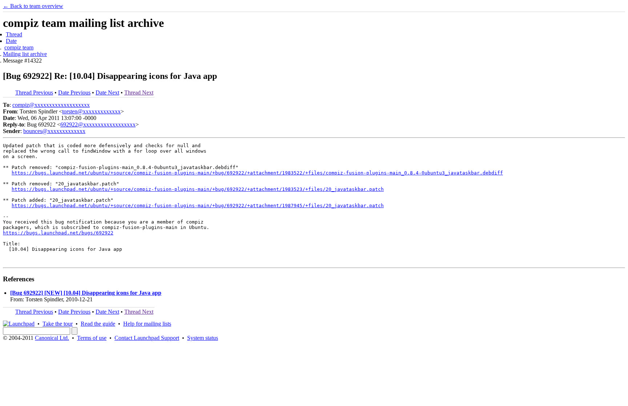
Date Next (107, 92)
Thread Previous (34, 92)
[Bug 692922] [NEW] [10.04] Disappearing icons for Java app (85, 293)
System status (202, 338)
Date (11, 41)
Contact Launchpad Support (146, 338)
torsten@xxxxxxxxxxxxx (91, 111)
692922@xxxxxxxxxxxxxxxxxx (98, 124)
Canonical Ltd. (52, 338)
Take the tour (58, 324)
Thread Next (138, 92)
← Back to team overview (33, 6)
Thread (14, 34)
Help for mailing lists (147, 324)
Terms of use (91, 338)
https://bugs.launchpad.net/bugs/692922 (58, 233)
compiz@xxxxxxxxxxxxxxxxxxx (51, 105)
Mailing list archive (25, 54)
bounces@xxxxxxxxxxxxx (54, 131)
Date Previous (74, 92)
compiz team (18, 47)
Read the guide (98, 324)
